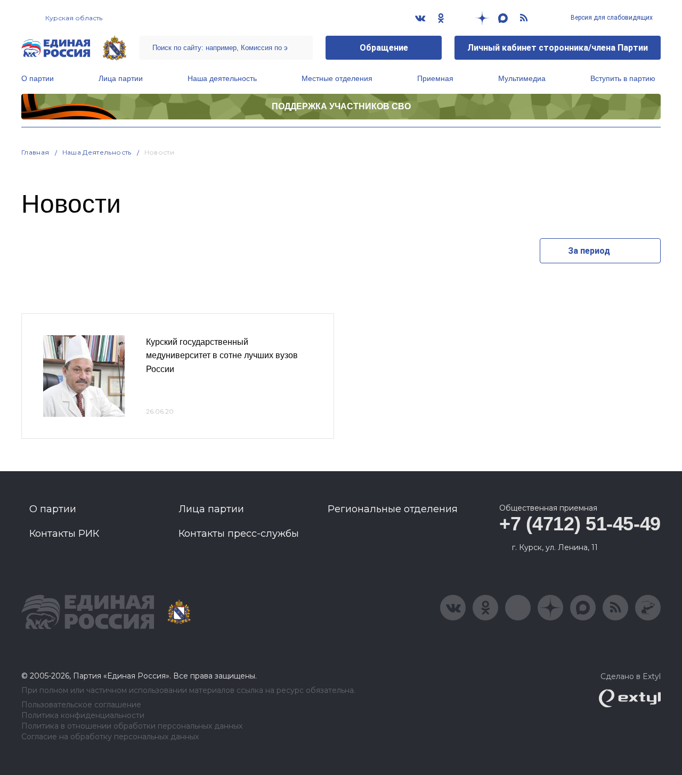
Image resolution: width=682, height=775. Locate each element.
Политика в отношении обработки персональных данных (131, 726)
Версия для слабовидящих (611, 17)
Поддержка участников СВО (341, 106)
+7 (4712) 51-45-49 (580, 524)
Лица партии (121, 78)
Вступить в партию (622, 78)
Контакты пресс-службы (238, 533)
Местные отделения (337, 78)
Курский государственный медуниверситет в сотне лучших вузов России (222, 355)
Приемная (435, 78)
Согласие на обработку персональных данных (110, 736)
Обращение (384, 48)
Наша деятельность (222, 78)
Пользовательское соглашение (81, 704)
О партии (37, 78)
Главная (35, 152)
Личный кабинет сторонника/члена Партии (557, 48)
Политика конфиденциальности (82, 715)
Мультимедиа (522, 78)
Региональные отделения (393, 509)
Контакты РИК (64, 533)
